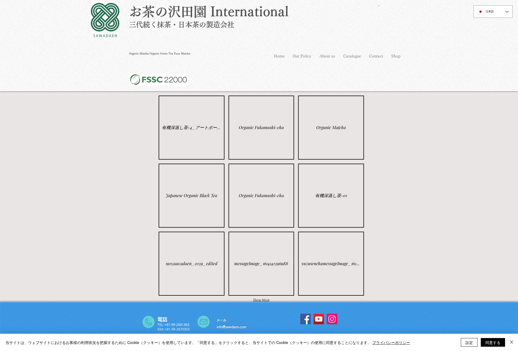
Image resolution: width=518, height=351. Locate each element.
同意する (492, 342)
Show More (261, 300)
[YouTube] (318, 319)
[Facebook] (305, 319)
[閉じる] (511, 342)
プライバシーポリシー (391, 342)
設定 (469, 342)
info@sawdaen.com (231, 326)
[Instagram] (332, 319)
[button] (378, 5)
